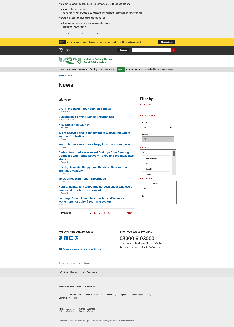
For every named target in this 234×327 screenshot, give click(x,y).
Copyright (124, 295)
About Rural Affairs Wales (69, 287)
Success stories (107, 69)
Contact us (90, 287)
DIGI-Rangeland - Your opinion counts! (84, 108)
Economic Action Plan (67, 298)
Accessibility (110, 295)
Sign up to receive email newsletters (82, 249)
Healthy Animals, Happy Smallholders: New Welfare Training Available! (93, 169)
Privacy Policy (75, 295)
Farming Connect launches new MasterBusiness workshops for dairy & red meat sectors (91, 199)
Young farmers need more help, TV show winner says (94, 144)
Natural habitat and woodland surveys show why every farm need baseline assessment (95, 188)
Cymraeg (123, 50)
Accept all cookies (68, 34)
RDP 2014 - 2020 (134, 69)
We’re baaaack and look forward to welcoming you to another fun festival (94, 134)
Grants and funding (87, 69)
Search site (173, 50)
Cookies (61, 295)
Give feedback (167, 42)
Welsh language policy (141, 295)
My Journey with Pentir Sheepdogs (82, 178)
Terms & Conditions (93, 295)
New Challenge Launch (74, 124)
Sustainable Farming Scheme (159, 69)
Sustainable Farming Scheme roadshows (86, 116)
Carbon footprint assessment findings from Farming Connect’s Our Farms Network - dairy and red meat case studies (96, 156)
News (120, 69)
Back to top (92, 272)
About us (71, 69)
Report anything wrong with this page (74, 263)
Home (61, 69)
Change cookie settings (91, 34)
